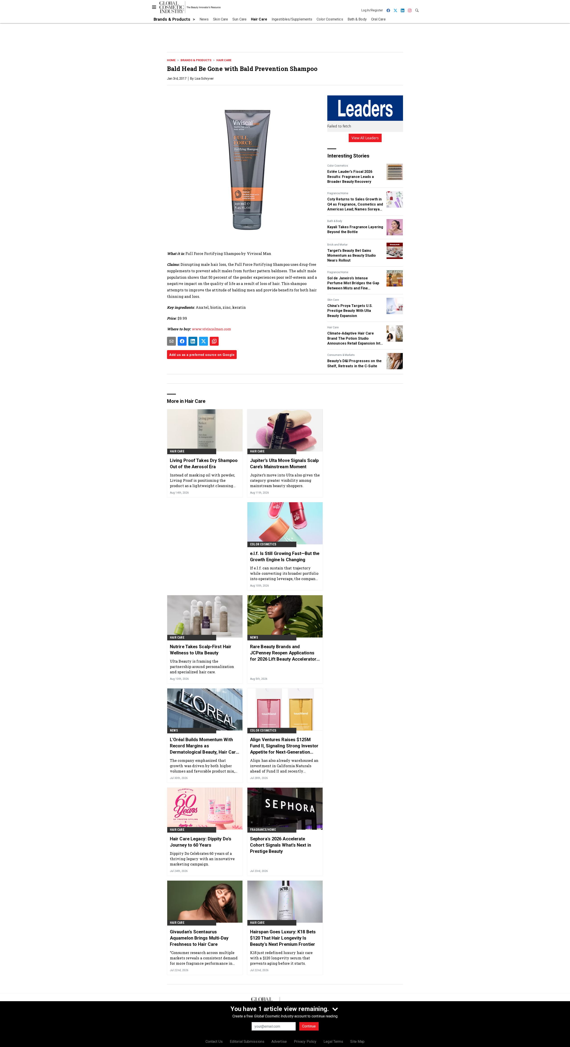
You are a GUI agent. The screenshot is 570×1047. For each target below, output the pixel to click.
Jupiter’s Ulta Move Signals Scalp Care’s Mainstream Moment (284, 463)
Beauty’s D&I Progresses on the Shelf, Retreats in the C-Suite (354, 363)
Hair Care (223, 60)
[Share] (182, 341)
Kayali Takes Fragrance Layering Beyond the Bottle (355, 229)
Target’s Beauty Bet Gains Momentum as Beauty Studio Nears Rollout (351, 255)
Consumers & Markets (341, 355)
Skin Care (333, 299)
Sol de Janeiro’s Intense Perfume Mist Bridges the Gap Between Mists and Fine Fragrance (353, 283)
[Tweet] (203, 341)
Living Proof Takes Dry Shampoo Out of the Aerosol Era (204, 463)
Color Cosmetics (337, 165)
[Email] (171, 341)
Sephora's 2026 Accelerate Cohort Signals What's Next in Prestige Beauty (280, 845)
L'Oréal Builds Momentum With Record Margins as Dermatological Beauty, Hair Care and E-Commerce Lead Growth (204, 746)
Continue (309, 1026)
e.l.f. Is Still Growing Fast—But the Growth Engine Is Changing (285, 556)
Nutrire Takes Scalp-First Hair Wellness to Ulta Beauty (200, 650)
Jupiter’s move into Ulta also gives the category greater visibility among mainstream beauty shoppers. (285, 480)
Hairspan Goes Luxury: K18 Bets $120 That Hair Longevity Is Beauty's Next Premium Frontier (283, 938)
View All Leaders (365, 137)
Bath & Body (334, 221)
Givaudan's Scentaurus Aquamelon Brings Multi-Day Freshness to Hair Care (199, 938)
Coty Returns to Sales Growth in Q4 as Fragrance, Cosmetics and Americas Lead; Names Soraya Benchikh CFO (355, 204)
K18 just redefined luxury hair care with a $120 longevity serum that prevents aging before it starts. (281, 958)
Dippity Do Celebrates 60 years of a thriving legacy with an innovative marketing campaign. (202, 858)
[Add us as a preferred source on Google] (214, 341)
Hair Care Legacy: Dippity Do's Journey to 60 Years (200, 842)
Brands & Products (196, 60)
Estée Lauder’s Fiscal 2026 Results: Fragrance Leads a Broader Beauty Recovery (350, 176)
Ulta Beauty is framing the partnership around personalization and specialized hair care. (202, 666)
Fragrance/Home (337, 193)
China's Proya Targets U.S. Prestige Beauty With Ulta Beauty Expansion (350, 311)
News (254, 637)
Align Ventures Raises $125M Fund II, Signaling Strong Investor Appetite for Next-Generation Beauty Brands (284, 746)
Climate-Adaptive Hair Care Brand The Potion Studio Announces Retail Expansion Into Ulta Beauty (355, 338)
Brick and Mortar (337, 244)
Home (171, 60)
